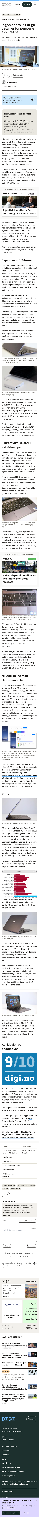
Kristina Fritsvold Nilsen (12, 1431)
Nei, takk (26, 1513)
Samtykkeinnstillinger (11, 1467)
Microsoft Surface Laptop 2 (22, 228)
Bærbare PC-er (8, 1185)
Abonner (27, 4)
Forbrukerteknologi (11, 14)
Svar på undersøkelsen (11, 1513)
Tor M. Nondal (8, 1440)
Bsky (4, 1459)
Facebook (6, 1451)
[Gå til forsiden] (6, 4)
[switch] (33, 99)
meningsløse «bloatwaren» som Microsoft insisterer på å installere (19, 775)
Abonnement (7, 1492)
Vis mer (8, 130)
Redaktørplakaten (20, 1484)
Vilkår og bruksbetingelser (13, 1471)
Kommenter (19, 75)
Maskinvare (15, 1188)
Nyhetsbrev (7, 1463)
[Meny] (35, 4)
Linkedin (5, 1455)
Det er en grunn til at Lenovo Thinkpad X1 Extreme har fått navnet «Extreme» (19, 1135)
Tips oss (32, 1419)
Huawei (5, 1188)
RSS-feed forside (9, 1446)
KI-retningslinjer (8, 1476)
